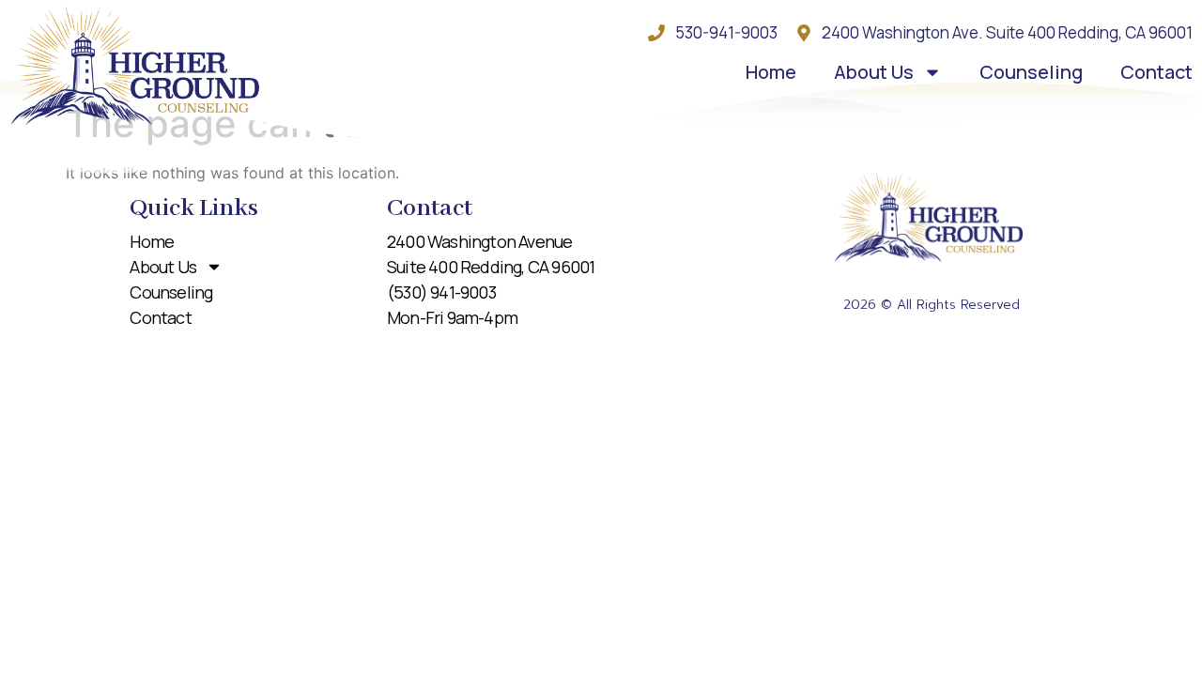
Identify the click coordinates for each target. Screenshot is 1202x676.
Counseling (1031, 71)
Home (771, 71)
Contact (1156, 71)
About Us (874, 71)
